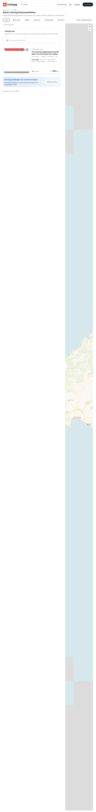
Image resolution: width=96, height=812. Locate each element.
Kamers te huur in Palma (11, 91)
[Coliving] (10, 4)
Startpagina (6, 10)
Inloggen (77, 4)
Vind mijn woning (62, 4)
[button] (89, 424)
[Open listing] (45, 60)
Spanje (15, 10)
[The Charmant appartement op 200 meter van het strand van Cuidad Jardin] (16, 60)
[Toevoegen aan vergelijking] (23, 49)
